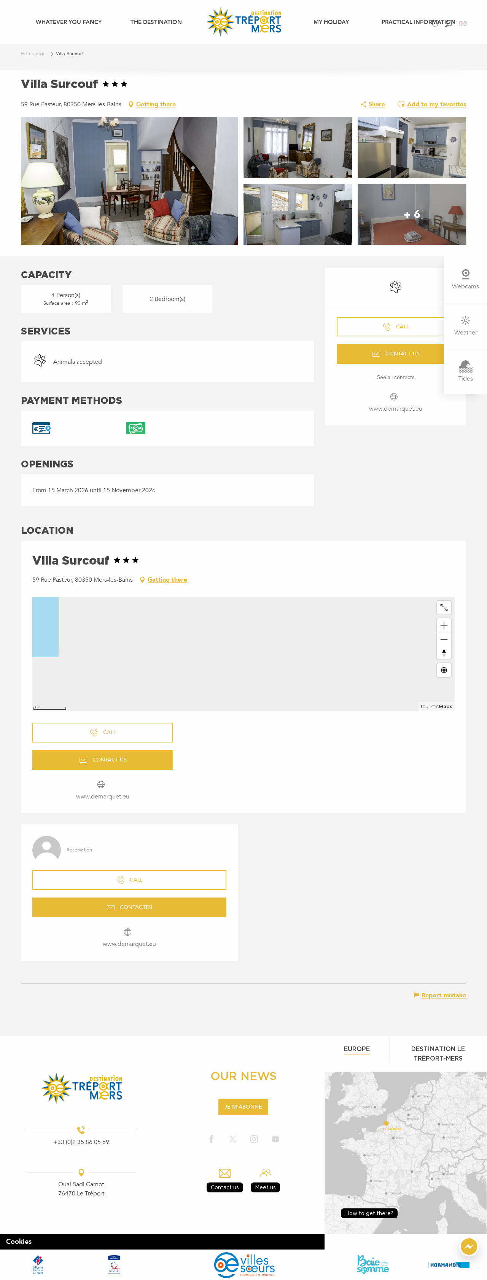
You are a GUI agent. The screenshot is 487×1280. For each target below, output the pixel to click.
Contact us (225, 1187)
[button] (448, 23)
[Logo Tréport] (81, 1088)
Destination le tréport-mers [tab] (438, 1053)
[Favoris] (436, 23)
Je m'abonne (243, 1106)
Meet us (265, 1187)
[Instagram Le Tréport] (254, 1139)
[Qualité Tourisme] (114, 1264)
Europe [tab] (357, 1048)
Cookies (19, 1241)
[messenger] (469, 1254)
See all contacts (395, 377)
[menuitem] (69, 22)
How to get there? (369, 1213)
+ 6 (412, 214)
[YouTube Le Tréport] (275, 1139)
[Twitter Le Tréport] (233, 1139)
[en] (463, 24)
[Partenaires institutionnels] (38, 1264)
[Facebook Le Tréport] (211, 1139)
